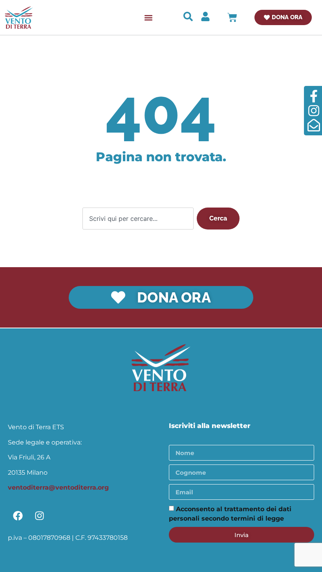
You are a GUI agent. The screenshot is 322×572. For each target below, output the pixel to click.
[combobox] (138, 219)
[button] (148, 17)
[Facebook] (17, 515)
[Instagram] (39, 515)
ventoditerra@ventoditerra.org (58, 487)
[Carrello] (232, 17)
